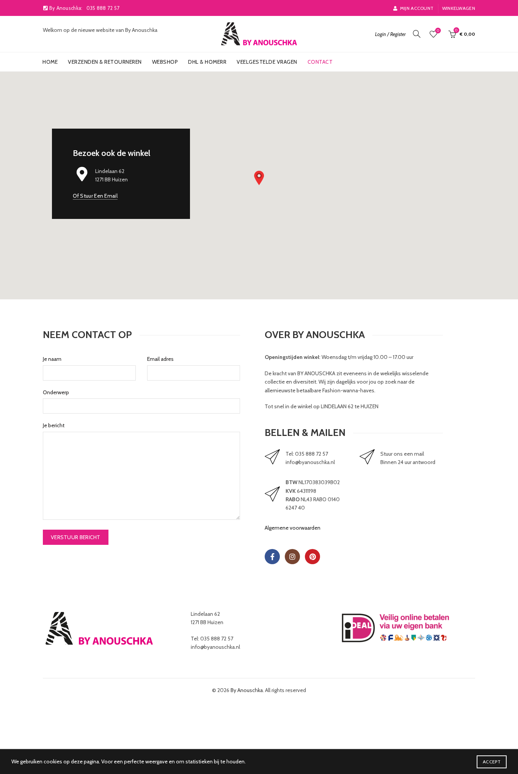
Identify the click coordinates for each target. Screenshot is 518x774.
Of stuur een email (95, 195)
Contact (320, 61)
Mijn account (416, 8)
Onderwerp (56, 392)
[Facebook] (272, 556)
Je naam (52, 359)
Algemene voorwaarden (292, 527)
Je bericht (53, 425)
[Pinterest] (312, 556)
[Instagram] (292, 556)
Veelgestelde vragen (267, 61)
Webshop (165, 61)
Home (50, 61)
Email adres (160, 359)
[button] (259, 178)
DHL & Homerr (207, 61)
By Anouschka (247, 690)
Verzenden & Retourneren (105, 61)
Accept (492, 762)
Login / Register (390, 34)
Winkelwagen (458, 8)
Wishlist (438, 30)
